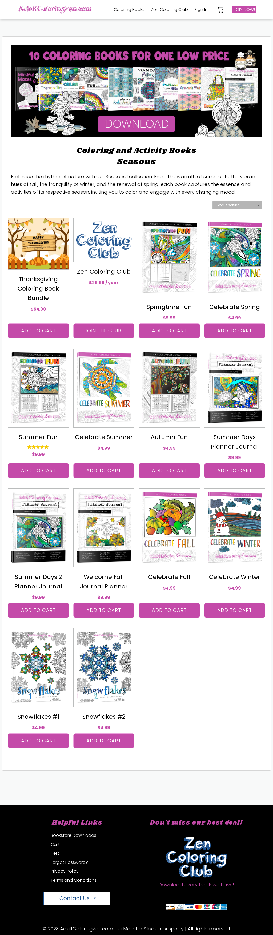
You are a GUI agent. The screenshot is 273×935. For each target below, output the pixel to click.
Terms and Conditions (74, 880)
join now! (244, 9)
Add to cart (38, 330)
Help (55, 853)
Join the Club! (104, 330)
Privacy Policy (65, 871)
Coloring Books (129, 9)
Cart (55, 844)
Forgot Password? (69, 862)
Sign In (201, 9)
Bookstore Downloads (73, 835)
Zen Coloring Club (169, 9)
